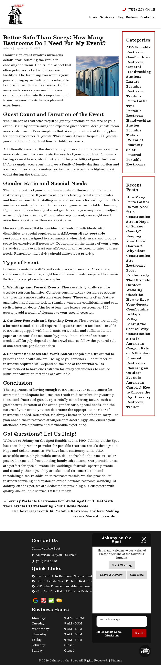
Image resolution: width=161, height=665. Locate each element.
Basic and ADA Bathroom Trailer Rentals (66, 576)
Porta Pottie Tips (136, 103)
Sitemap (116, 660)
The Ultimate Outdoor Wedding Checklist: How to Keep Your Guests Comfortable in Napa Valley (138, 299)
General (133, 66)
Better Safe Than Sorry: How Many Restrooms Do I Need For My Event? (54, 40)
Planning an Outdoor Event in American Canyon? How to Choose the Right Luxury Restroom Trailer (138, 387)
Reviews (132, 17)
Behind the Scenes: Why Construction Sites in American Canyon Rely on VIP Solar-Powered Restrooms (138, 343)
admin (7, 48)
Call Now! (137, 575)
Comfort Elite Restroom (138, 59)
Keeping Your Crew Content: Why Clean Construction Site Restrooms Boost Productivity (138, 256)
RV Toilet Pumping (134, 142)
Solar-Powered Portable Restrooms (135, 157)
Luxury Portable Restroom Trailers (135, 89)
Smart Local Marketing (113, 634)
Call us (54, 490)
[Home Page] (16, 14)
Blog (120, 17)
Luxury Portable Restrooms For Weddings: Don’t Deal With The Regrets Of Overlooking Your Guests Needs (58, 503)
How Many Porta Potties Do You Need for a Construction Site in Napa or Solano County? (138, 214)
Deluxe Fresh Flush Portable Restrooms (65, 581)
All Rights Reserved (93, 660)
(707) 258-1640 (140, 9)
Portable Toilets (134, 133)
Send (139, 633)
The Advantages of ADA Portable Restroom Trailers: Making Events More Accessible (65, 513)
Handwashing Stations (138, 74)
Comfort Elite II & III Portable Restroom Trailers (72, 591)
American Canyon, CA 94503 (56, 554)
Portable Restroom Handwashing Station (138, 118)
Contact (146, 17)
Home (93, 17)
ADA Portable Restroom (138, 50)
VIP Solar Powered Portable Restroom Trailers (70, 586)
